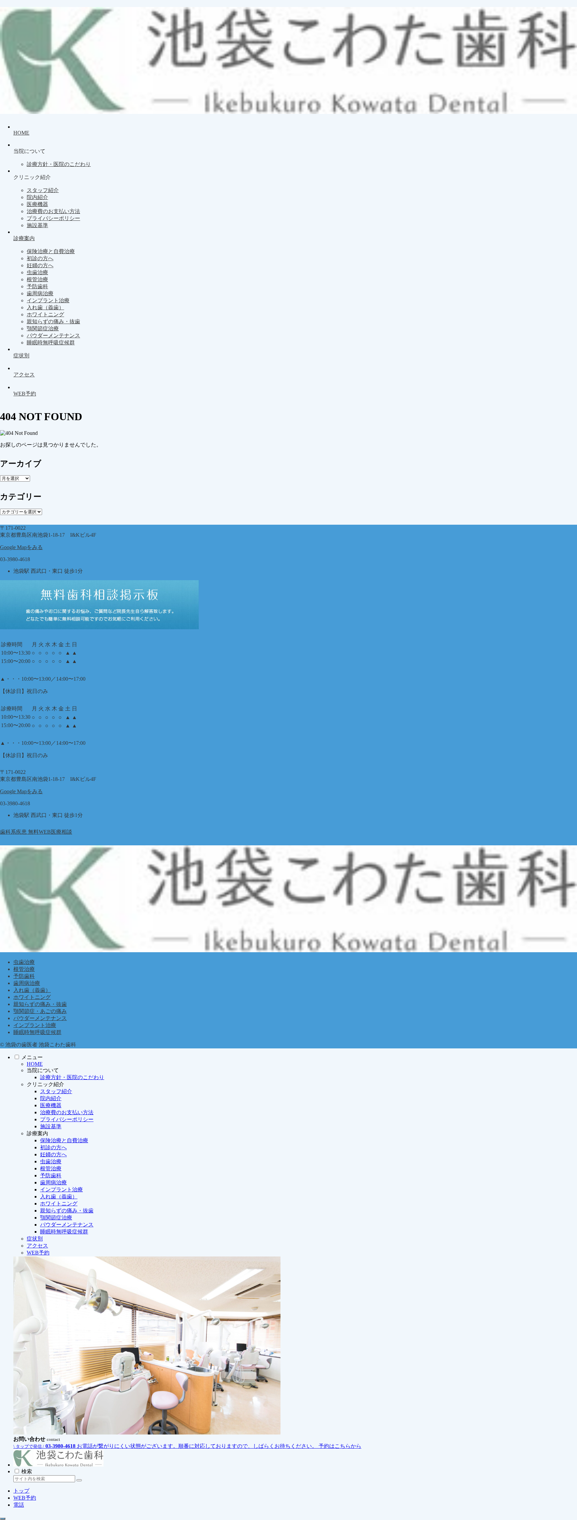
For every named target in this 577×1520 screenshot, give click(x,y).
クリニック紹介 (45, 1084)
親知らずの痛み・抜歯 (40, 1004)
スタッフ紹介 (56, 1091)
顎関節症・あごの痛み (40, 1011)
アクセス (37, 1245)
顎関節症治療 (56, 1217)
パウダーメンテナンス (40, 1018)
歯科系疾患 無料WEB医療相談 (36, 832)
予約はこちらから (340, 1446)
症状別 (35, 1238)
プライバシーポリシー (66, 1119)
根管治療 (24, 969)
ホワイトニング (32, 997)
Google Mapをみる (21, 547)
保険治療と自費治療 (64, 1140)
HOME (35, 1064)
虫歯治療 (24, 962)
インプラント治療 (34, 1025)
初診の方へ (53, 1147)
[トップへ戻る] (2, 1519)
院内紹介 (50, 1098)
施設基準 (50, 1126)
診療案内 (37, 1133)
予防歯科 (24, 976)
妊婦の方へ (53, 1154)
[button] (79, 1480)
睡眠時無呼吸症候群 (37, 1032)
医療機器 (50, 1105)
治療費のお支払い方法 (66, 1112)
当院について (43, 1070)
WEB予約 (38, 1252)
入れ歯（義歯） (32, 990)
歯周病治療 (26, 983)
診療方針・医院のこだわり (72, 1077)
